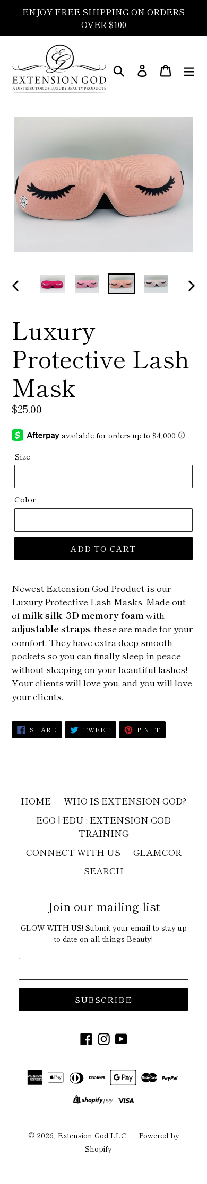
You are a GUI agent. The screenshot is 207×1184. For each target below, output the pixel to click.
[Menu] (189, 69)
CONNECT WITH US (73, 852)
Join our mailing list (104, 906)
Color (25, 499)
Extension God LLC (92, 1135)
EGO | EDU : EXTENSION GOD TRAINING (103, 826)
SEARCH (104, 870)
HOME (36, 800)
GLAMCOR (157, 852)
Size (22, 456)
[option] (53, 285)
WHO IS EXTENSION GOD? (125, 800)
